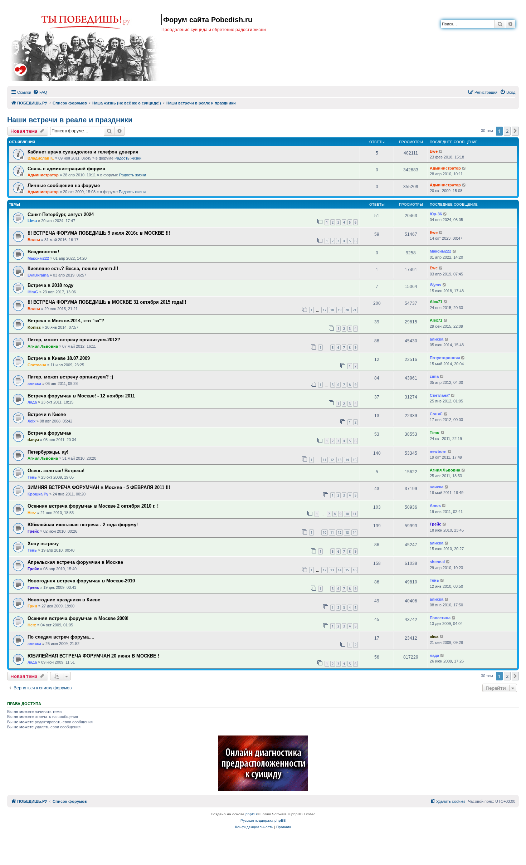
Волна (34, 240)
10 (347, 514)
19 (339, 310)
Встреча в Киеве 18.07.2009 (59, 358)
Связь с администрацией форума (66, 168)
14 (347, 460)
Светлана (37, 365)
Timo (434, 432)
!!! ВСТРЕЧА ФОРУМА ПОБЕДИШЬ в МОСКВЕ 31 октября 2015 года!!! (107, 302)
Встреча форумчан (50, 433)
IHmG (33, 292)
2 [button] (507, 131)
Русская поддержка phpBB (263, 820)
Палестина (440, 618)
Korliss (34, 327)
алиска (436, 339)
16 (354, 570)
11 (324, 460)
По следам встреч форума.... (61, 637)
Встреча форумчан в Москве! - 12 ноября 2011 (81, 396)
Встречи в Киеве (47, 414)
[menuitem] (40, 92)
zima (434, 376)
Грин (32, 606)
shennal (437, 561)
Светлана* (440, 395)
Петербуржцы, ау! (48, 452)
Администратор (43, 175)
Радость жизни (128, 158)
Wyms (435, 285)
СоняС (436, 414)
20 (347, 310)
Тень (32, 477)
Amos (435, 505)
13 (339, 460)
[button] (515, 131)
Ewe (434, 151)
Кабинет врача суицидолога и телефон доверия (83, 152)
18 (332, 310)
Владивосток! (43, 251)
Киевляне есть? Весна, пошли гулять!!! (73, 268)
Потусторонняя (445, 358)
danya (33, 440)
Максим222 (38, 258)
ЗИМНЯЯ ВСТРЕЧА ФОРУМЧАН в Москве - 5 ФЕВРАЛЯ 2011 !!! (99, 487)
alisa (434, 636)
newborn (438, 451)
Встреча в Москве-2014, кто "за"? (66, 320)
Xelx (31, 421)
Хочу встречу (43, 543)
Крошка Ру (38, 494)
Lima (32, 221)
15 (354, 460)
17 (324, 310)
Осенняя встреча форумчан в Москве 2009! (78, 618)
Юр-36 (436, 214)
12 (332, 460)
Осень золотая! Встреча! (56, 470)
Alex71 (436, 301)
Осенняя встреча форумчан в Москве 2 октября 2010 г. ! (93, 506)
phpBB (251, 814)
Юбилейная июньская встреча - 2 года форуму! (83, 524)
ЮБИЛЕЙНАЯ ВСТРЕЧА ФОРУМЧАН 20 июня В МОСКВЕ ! (93, 656)
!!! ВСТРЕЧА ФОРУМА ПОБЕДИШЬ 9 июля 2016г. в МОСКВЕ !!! (99, 233)
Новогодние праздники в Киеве (64, 599)
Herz (32, 512)
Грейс (33, 531)
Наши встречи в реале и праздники (69, 120)
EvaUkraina (38, 275)
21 (354, 310)
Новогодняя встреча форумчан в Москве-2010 (81, 580)
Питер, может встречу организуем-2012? (74, 339)
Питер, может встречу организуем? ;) (70, 377)
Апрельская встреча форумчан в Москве (75, 562)
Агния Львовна (43, 346)
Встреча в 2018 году (50, 285)
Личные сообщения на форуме (64, 185)
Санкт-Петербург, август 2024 (61, 214)
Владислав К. (41, 158)
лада (32, 402)
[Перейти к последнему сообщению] (441, 151)
